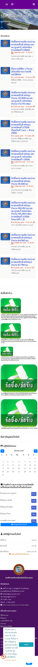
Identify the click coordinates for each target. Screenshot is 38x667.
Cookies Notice (10, 660)
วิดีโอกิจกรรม (4, 615)
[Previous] (2, 451)
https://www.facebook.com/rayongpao (16, 605)
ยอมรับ (26, 644)
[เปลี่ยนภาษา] (3, 657)
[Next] (35, 451)
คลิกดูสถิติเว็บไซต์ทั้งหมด (20, 554)
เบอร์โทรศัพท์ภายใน (7, 621)
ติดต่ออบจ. (4, 618)
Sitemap (3, 623)
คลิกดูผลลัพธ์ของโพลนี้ (20, 524)
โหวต (33, 494)
